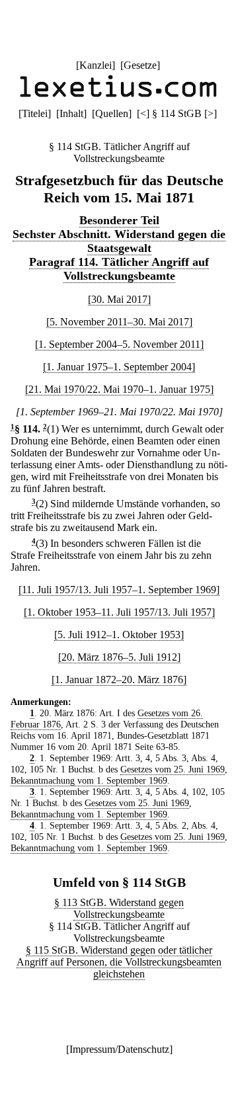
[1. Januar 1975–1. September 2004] (119, 366)
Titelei (35, 113)
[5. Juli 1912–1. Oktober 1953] (119, 634)
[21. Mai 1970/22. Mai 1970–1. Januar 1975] (119, 389)
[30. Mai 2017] (119, 299)
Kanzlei (95, 65)
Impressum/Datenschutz (119, 1049)
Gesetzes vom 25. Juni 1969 (172, 769)
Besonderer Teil (119, 220)
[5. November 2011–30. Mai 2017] (119, 321)
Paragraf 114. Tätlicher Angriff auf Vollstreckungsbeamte (119, 268)
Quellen (111, 113)
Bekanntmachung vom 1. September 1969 (89, 780)
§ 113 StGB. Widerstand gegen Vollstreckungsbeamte (119, 908)
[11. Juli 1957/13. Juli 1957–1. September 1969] (119, 589)
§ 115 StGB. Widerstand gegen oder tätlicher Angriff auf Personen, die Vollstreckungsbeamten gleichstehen (119, 961)
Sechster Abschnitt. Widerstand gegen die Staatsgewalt (119, 241)
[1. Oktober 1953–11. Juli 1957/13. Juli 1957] (119, 612)
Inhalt (71, 113)
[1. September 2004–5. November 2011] (119, 344)
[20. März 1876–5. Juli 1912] (119, 657)
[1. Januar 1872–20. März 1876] (119, 679)
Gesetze (140, 65)
